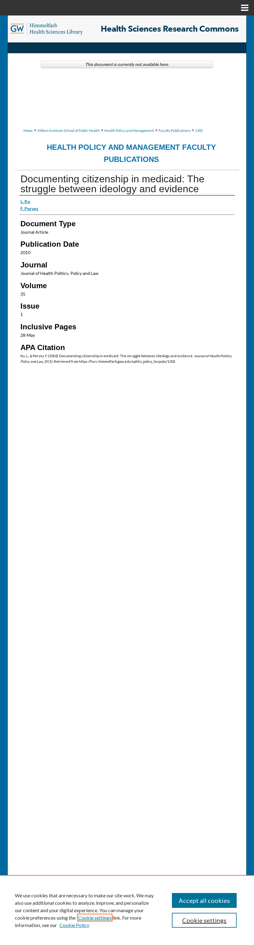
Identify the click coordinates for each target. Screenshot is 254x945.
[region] (127, 910)
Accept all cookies (204, 900)
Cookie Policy (74, 925)
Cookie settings (95, 918)
